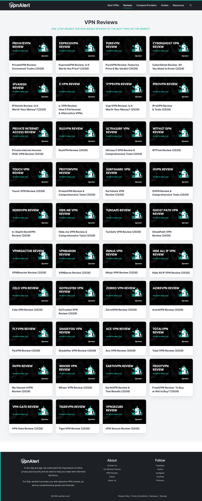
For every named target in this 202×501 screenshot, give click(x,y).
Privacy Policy (124, 496)
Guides (164, 5)
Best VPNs (113, 5)
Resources (178, 5)
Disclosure (153, 496)
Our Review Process (112, 469)
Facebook (160, 465)
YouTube (160, 477)
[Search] (190, 5)
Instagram (160, 473)
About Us (112, 480)
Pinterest (160, 480)
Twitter (160, 469)
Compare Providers (146, 5)
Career (112, 477)
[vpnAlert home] (19, 5)
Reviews (127, 5)
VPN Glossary (112, 473)
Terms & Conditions (139, 496)
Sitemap (163, 496)
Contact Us (112, 465)
